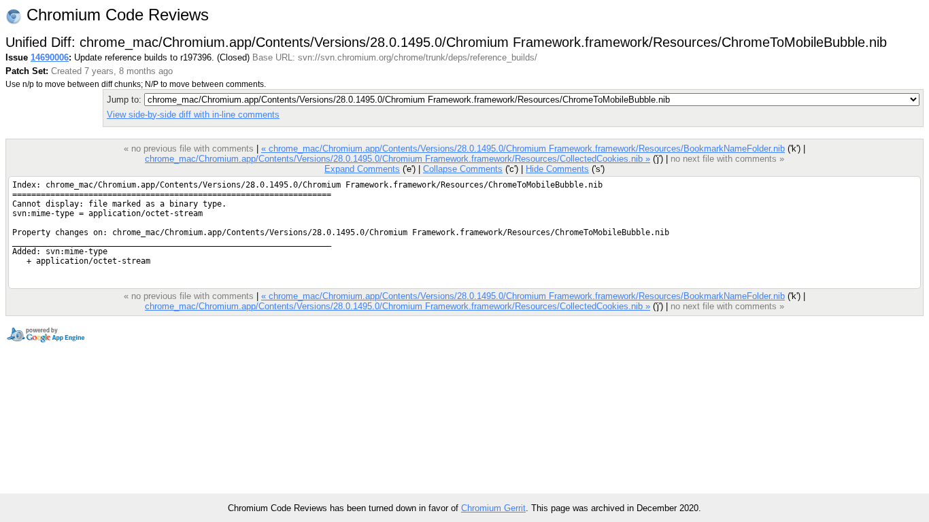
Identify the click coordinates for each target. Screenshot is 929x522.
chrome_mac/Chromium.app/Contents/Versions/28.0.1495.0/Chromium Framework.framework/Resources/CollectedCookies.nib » (397, 159)
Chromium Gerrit (493, 508)
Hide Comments (557, 169)
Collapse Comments (463, 169)
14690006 (50, 57)
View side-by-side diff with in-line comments (193, 114)
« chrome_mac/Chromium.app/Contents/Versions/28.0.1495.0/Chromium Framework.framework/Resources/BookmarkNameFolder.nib (523, 148)
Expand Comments (362, 169)
